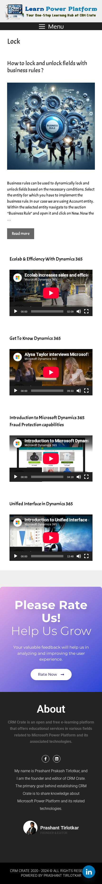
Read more (20, 233)
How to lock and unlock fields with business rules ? (47, 67)
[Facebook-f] (45, 759)
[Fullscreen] (86, 311)
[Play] (15, 311)
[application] (51, 293)
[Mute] (78, 311)
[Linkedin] (56, 759)
